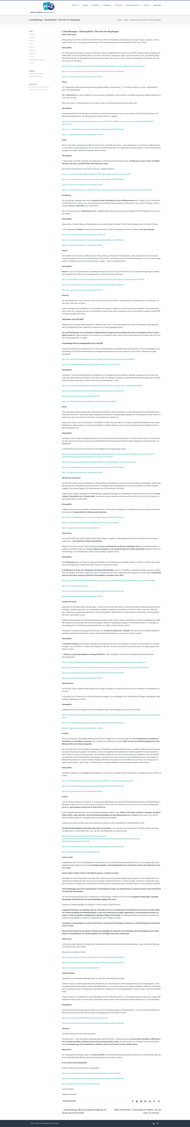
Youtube (31, 63)
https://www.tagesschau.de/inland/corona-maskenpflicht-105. (81, 396)
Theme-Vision (55, 1123)
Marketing (106, 5)
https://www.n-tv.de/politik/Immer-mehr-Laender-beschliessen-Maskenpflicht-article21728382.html (93, 71)
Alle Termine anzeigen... (36, 76)
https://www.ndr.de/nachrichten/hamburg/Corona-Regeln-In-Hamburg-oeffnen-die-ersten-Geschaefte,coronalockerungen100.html (102, 385)
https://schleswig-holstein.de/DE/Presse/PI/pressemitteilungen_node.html (84, 1018)
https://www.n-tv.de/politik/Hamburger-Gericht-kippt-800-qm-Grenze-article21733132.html (90, 364)
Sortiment (95, 5)
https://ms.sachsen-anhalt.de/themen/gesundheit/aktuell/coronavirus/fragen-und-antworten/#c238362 (93, 957)
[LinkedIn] (150, 1101)
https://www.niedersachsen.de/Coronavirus (75, 586)
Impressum (157, 5)
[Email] (159, 1101)
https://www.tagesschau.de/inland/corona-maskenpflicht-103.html (82, 185)
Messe (31, 44)
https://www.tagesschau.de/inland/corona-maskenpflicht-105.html (82, 76)
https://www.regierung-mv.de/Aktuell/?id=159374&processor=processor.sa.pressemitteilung (90, 522)
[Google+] (145, 1101)
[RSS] (154, 1101)
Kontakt (146, 5)
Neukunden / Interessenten (37, 59)
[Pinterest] (141, 1101)
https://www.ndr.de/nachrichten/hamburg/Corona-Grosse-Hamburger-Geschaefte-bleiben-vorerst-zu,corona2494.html (98, 359)
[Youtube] (154, 1123)
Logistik (85, 5)
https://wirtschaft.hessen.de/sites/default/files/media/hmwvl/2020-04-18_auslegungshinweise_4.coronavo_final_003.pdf (99, 462)
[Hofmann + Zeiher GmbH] (43, 7)
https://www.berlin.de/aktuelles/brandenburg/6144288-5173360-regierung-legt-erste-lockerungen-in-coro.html (96, 174)
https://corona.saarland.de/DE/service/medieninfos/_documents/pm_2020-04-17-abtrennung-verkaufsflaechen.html (97, 781)
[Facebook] (132, 1101)
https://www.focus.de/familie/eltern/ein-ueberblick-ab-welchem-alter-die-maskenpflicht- (89, 401)
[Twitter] (137, 1101)
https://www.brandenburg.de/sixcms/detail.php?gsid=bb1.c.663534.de (83, 235)
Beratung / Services (132, 5)
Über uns (75, 5)
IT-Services (118, 5)
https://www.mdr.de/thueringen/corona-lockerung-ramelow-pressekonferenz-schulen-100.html (91, 1073)
